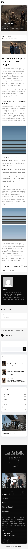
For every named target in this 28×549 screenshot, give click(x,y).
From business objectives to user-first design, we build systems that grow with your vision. (16, 373)
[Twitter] (10, 270)
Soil (15, 409)
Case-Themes (19, 546)
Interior (15, 401)
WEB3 (3, 36)
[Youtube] (13, 270)
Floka (5, 517)
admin (5, 289)
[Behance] (12, 270)
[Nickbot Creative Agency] (2, 2)
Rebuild (15, 404)
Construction (17, 266)
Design (15, 399)
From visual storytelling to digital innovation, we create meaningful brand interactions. (16, 381)
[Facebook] (8, 270)
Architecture (7, 266)
